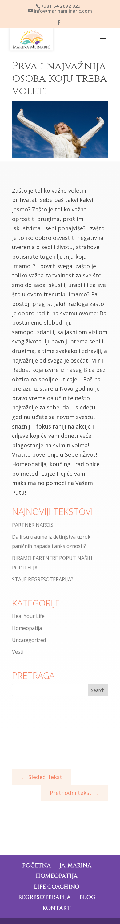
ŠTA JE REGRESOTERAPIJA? (42, 579)
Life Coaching (56, 887)
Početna (36, 865)
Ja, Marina (75, 865)
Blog (87, 897)
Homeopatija (27, 628)
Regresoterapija (44, 897)
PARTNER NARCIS (32, 524)
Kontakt (56, 908)
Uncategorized (29, 640)
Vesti (17, 651)
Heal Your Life (28, 616)
